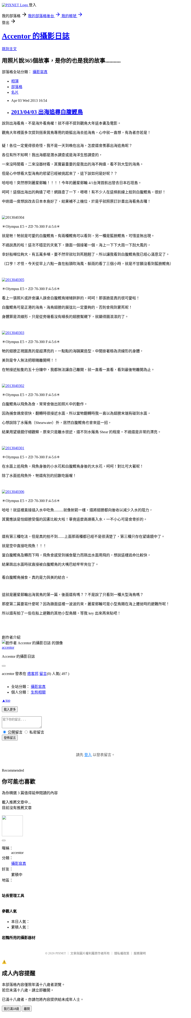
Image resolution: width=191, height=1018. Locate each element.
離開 (27, 1009)
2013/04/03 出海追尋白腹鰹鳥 (47, 112)
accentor (8, 647)
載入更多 (10, 709)
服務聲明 (140, 953)
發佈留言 (10, 738)
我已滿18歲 (11, 1009)
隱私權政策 (121, 953)
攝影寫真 (40, 72)
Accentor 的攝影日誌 (36, 36)
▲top (6, 700)
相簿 (15, 81)
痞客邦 (32, 674)
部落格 (16, 87)
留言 (43, 674)
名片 (15, 92)
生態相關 (38, 692)
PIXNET (60, 953)
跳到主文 (9, 49)
